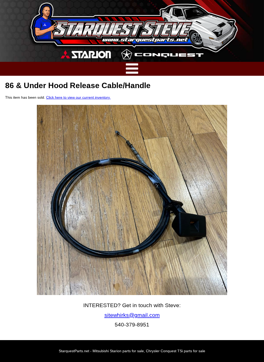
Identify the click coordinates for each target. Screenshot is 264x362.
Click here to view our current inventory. (78, 97)
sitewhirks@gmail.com (132, 315)
